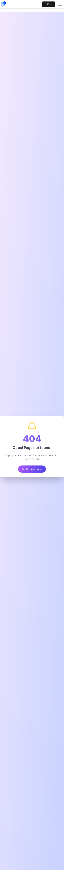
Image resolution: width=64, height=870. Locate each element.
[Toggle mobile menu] (59, 4)
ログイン (48, 4)
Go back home (34, 469)
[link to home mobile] (4, 4)
